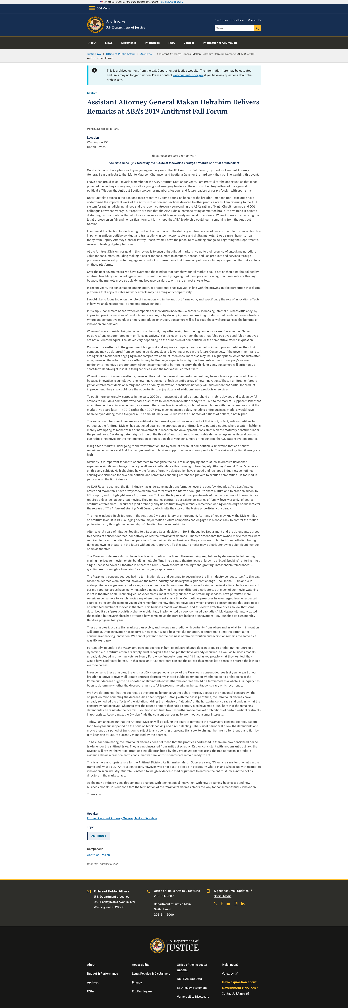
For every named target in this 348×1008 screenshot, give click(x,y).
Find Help (238, 20)
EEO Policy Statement (192, 987)
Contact (233, 993)
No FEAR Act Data (189, 979)
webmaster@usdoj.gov (188, 75)
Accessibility (141, 964)
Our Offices (221, 20)
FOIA (90, 991)
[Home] (116, 31)
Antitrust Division (98, 855)
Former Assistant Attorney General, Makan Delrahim (122, 818)
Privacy (137, 982)
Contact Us (254, 20)
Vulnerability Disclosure (193, 996)
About (91, 964)
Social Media (222, 896)
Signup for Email (231, 891)
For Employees (142, 991)
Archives (93, 982)
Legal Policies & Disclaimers (151, 973)
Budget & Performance (102, 973)
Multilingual (230, 964)
